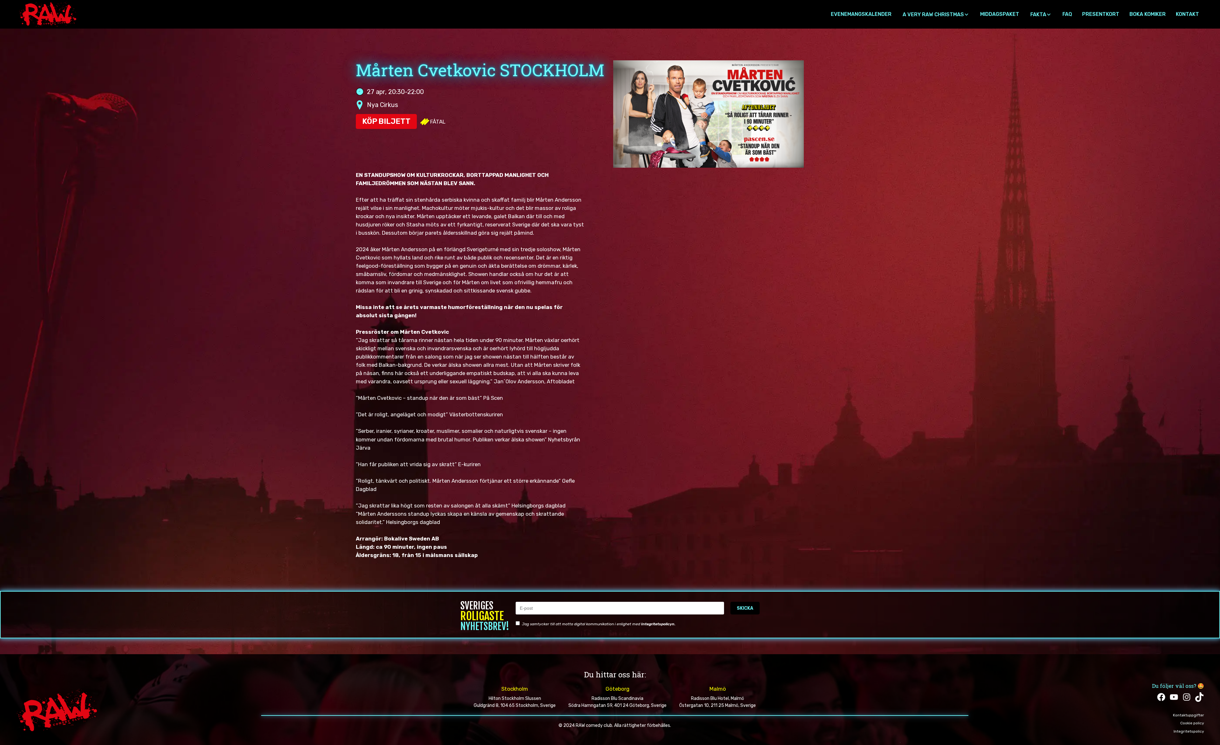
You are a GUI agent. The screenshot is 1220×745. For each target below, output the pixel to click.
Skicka (745, 608)
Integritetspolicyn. (658, 624)
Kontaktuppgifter (1188, 715)
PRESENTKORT (1100, 14)
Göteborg (617, 689)
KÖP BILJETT (386, 121)
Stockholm (514, 689)
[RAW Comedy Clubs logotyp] (47, 18)
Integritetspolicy (1189, 731)
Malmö (717, 689)
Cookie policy (1192, 723)
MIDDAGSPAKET (999, 14)
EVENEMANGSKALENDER (861, 14)
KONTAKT (1187, 14)
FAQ (1067, 14)
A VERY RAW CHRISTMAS (933, 14)
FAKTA (1038, 14)
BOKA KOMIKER (1147, 14)
